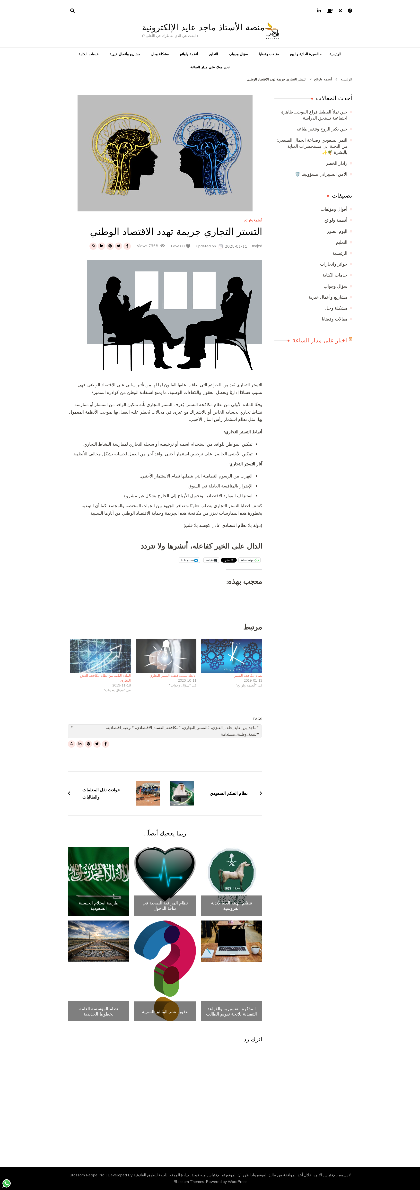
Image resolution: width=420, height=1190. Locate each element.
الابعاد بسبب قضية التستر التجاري (172, 675)
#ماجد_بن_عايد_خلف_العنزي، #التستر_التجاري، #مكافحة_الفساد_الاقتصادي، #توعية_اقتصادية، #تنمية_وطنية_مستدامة (182, 731)
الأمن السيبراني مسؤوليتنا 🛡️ (321, 174)
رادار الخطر (336, 163)
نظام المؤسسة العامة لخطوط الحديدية (98, 1011)
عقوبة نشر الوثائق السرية (165, 1011)
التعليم (213, 54)
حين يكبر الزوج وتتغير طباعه (322, 129)
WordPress (237, 1181)
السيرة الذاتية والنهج (304, 54)
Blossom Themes (189, 1181)
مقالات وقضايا (269, 54)
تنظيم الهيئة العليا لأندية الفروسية (231, 905)
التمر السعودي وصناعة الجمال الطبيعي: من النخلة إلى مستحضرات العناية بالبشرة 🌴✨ (312, 146)
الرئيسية (335, 54)
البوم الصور (337, 231)
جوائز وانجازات (333, 264)
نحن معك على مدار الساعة (210, 67)
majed (257, 246)
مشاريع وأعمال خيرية (125, 54)
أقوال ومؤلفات (334, 209)
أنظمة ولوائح (189, 54)
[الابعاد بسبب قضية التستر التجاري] (166, 656)
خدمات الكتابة (89, 54)
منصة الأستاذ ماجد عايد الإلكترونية (203, 27)
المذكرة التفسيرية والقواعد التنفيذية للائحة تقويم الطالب (231, 1011)
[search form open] (72, 11)
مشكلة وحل (160, 54)
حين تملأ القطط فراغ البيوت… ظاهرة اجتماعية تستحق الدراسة (314, 115)
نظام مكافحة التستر (248, 675)
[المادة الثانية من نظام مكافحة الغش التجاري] (100, 656)
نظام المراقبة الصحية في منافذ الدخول (165, 905)
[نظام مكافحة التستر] (231, 656)
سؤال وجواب (238, 54)
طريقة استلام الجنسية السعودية (98, 905)
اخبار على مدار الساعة (319, 340)
